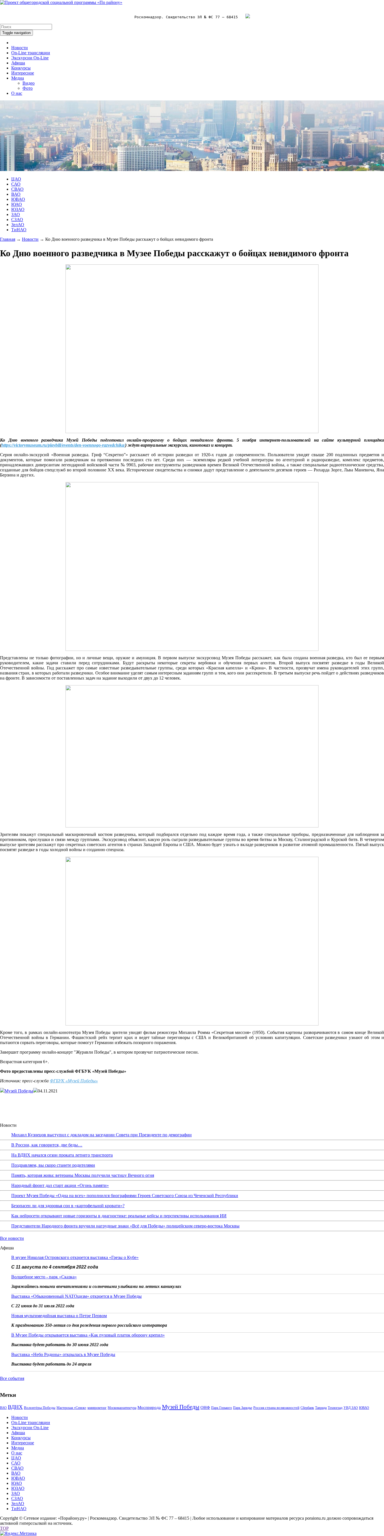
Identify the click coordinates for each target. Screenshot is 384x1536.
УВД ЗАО (351, 1408)
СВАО (17, 189)
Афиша (18, 62)
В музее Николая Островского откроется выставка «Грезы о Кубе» (75, 1257)
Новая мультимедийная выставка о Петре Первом (59, 1315)
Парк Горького (221, 1408)
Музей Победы (18, 1091)
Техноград (335, 1408)
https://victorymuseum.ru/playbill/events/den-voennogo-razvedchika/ (63, 445)
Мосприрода (149, 1407)
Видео (28, 83)
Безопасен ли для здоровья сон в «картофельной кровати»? (68, 1205)
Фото (27, 88)
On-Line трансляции (30, 52)
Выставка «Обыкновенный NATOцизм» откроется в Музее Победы (76, 1296)
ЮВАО (18, 199)
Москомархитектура (122, 1408)
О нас (16, 93)
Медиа (17, 78)
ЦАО (16, 179)
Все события (12, 1378)
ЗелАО (17, 224)
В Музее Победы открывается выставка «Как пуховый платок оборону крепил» (88, 1335)
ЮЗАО (17, 209)
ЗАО (15, 214)
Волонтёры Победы (39, 1407)
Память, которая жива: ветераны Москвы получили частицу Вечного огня (82, 1175)
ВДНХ (15, 1407)
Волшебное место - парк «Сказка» (44, 1276)
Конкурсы (21, 68)
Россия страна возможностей (276, 1407)
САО (16, 184)
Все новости (12, 1238)
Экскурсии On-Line (30, 57)
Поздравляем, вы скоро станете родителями (53, 1165)
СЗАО (17, 219)
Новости (19, 47)
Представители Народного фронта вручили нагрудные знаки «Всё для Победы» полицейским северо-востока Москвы (125, 1226)
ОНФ (205, 1407)
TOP (4, 1528)
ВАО (16, 194)
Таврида (321, 1408)
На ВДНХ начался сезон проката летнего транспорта (62, 1155)
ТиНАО (18, 229)
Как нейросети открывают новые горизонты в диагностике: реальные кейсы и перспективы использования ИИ (119, 1215)
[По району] (61, 2)
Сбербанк (307, 1408)
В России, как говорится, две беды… (46, 1145)
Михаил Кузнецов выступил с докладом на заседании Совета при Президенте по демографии (101, 1134)
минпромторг (97, 1408)
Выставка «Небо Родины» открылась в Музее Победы (63, 1354)
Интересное (22, 73)
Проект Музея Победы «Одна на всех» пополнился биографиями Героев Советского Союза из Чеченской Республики (124, 1195)
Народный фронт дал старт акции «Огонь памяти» (60, 1185)
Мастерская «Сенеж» (71, 1408)
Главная (7, 239)
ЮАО (16, 204)
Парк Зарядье (242, 1408)
